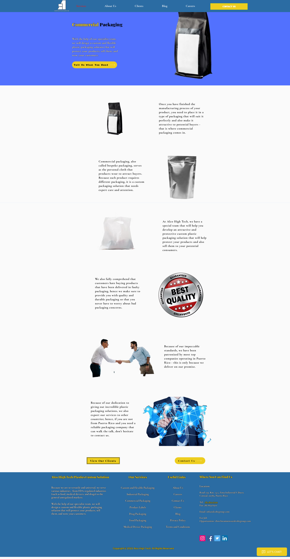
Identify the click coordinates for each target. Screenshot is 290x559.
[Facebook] (210, 538)
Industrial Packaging (138, 494)
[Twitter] (217, 538)
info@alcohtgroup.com (217, 511)
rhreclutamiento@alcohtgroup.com (233, 521)
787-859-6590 (211, 502)
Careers (178, 494)
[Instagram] (202, 538)
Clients (177, 507)
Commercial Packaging (137, 500)
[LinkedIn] (225, 538)
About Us (178, 487)
